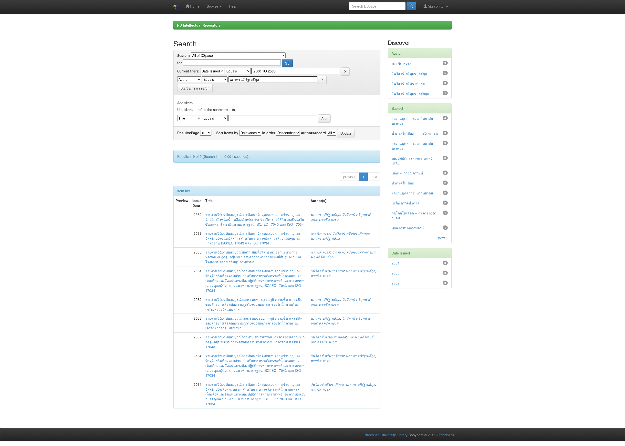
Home (194, 6)
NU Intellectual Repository (199, 25)
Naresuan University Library (386, 434)
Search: (183, 55)
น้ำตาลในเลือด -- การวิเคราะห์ (415, 133)
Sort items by (227, 132)
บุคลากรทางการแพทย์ (408, 227)
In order (268, 132)
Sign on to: (436, 6)
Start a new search (194, 88)
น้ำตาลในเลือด (403, 183)
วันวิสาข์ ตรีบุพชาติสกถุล (351, 233)
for (179, 62)
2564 (395, 263)
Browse (213, 6)
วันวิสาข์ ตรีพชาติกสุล (327, 270)
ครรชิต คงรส (329, 219)
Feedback (446, 434)
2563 (395, 273)
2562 (395, 283)
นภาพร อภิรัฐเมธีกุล (325, 214)
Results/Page (188, 132)
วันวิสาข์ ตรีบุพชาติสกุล (350, 252)
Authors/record (313, 132)
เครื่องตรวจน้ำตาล (405, 203)
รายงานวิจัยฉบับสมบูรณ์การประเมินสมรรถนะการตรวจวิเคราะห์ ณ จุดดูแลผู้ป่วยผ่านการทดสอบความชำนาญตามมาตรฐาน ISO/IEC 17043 (255, 341)
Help (232, 6)
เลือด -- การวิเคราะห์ (407, 173)
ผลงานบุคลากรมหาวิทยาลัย (412, 193)
